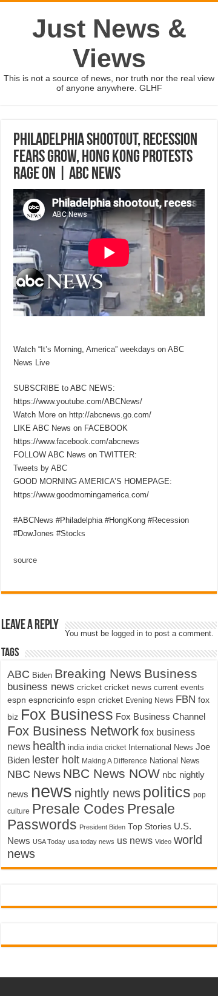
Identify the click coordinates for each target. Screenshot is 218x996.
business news (40, 686)
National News (175, 761)
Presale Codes (78, 809)
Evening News (149, 700)
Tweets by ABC (40, 468)
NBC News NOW (111, 773)
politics (167, 791)
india (76, 747)
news (51, 791)
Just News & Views (109, 43)
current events (179, 687)
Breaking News (98, 673)
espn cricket (100, 700)
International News (160, 747)
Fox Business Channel (160, 717)
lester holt (55, 759)
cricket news (127, 687)
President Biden (102, 827)
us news (135, 840)
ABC (18, 674)
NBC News (34, 774)
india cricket (106, 747)
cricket (89, 687)
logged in (127, 633)
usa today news (91, 841)
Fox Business (67, 714)
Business (170, 673)
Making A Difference (114, 761)
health (49, 745)
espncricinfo (51, 700)
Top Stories (149, 826)
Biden (42, 675)
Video (163, 841)
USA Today (49, 841)
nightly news (107, 793)
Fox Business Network (73, 731)
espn (16, 700)
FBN (186, 699)
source (25, 560)
